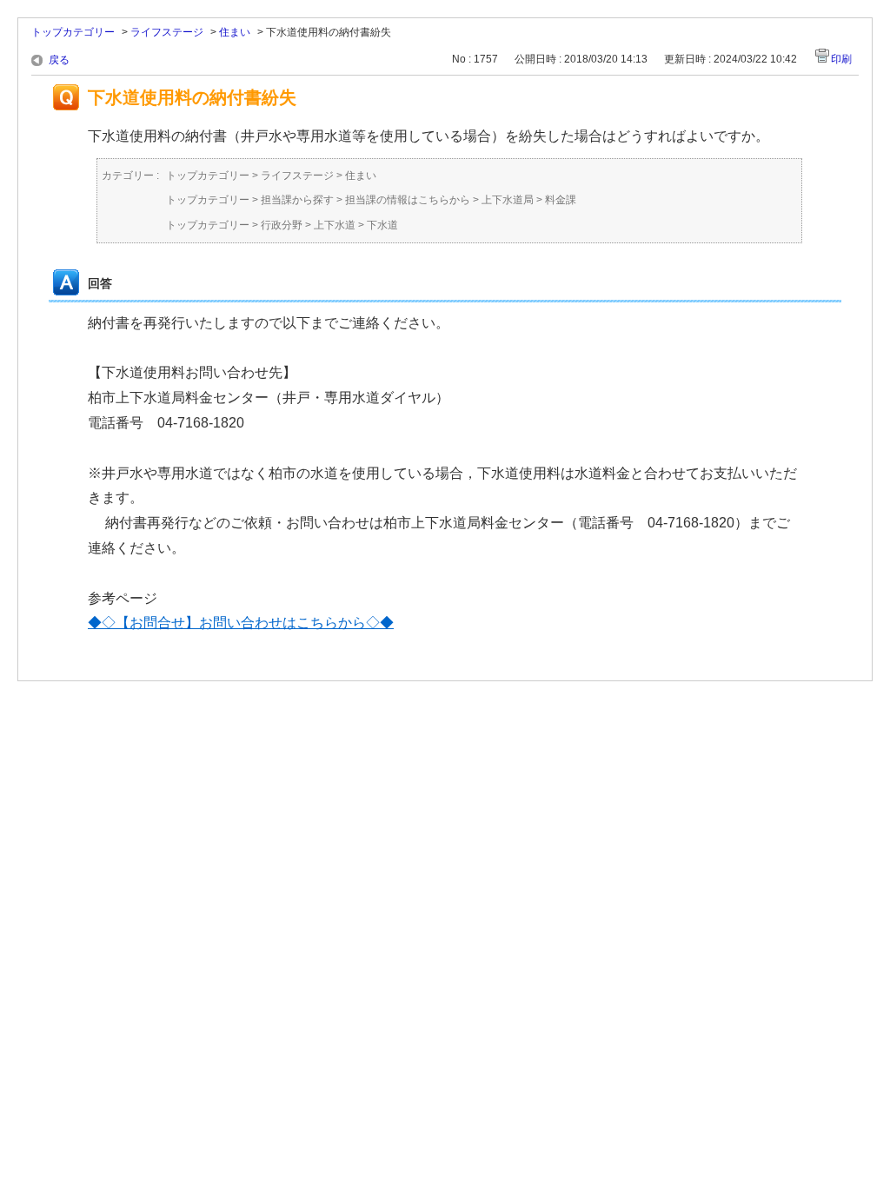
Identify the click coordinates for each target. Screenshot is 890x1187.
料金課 (560, 200)
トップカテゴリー (73, 32)
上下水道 (334, 225)
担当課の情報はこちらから (407, 200)
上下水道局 (508, 200)
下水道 (382, 225)
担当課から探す (297, 200)
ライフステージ (166, 32)
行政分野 (281, 225)
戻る (59, 60)
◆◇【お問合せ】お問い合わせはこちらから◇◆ (241, 622)
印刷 (841, 59)
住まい (234, 32)
